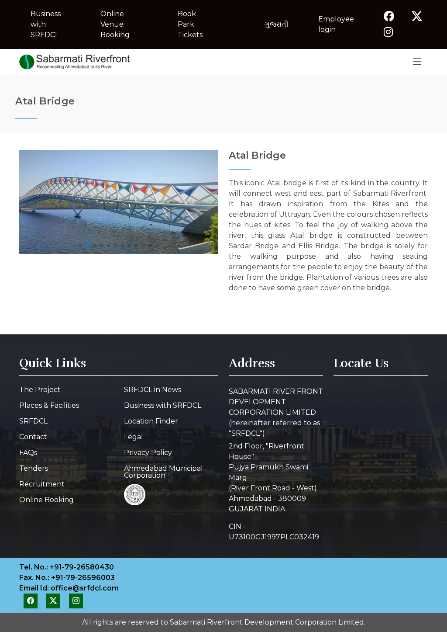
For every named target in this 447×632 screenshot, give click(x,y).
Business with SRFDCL (46, 24)
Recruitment (42, 484)
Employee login (336, 24)
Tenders (33, 468)
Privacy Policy (148, 452)
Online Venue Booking (115, 24)
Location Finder (151, 421)
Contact (33, 437)
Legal (133, 437)
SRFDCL (33, 421)
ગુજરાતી (277, 24)
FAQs (28, 452)
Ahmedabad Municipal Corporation (163, 472)
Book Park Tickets (190, 24)
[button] (80, 245)
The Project (40, 389)
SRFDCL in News (152, 389)
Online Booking (46, 500)
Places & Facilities (49, 405)
